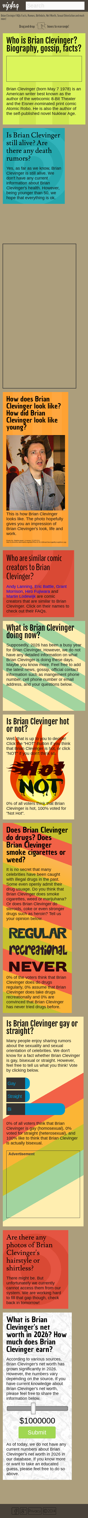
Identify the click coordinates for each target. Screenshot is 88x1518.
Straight (15, 1096)
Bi (9, 1109)
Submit (37, 1432)
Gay (11, 1083)
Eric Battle (44, 586)
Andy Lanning (19, 586)
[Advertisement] (39, 315)
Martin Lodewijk (21, 596)
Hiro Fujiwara (37, 591)
